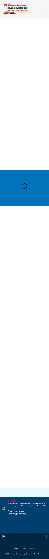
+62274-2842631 (18, 511)
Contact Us (32, 548)
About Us (16, 548)
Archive (24, 548)
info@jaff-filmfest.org (19, 514)
